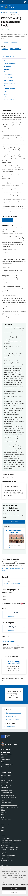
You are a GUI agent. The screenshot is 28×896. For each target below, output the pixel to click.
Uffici (2, 757)
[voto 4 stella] (15, 697)
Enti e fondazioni (5, 759)
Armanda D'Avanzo (9, 641)
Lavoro (4, 48)
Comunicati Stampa (6, 819)
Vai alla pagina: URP (6, 846)
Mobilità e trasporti (6, 802)
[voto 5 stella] (17, 697)
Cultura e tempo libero (6, 793)
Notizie (3, 817)
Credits (3, 863)
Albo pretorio (4, 865)
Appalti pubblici (5, 783)
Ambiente (3, 778)
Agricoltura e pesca (6, 775)
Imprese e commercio (6, 800)
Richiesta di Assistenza (7, 860)
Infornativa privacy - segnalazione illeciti (13, 662)
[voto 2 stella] (10, 697)
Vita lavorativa (8, 220)
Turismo (3, 810)
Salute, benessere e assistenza (9, 805)
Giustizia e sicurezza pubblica (8, 797)
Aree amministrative (6, 754)
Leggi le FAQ (4, 853)
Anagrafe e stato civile (7, 780)
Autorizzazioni (4, 788)
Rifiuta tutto (14, 892)
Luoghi (2, 828)
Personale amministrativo (7, 764)
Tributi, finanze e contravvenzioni (9, 807)
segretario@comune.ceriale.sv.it (12, 583)
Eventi (2, 830)
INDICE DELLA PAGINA (8, 57)
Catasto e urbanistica (6, 790)
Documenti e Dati (5, 767)
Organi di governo (5, 752)
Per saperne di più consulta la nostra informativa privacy (15, 884)
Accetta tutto (14, 888)
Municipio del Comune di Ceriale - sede (15, 531)
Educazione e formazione (7, 795)
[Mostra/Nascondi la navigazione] (2, 6)
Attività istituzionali (6, 785)
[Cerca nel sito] (24, 7)
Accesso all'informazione (15, 48)
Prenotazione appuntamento (8, 855)
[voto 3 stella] (12, 697)
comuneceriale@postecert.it (11, 847)
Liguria (3, 1)
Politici (2, 762)
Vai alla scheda (12, 547)
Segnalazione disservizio (7, 858)
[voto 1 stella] (8, 697)
